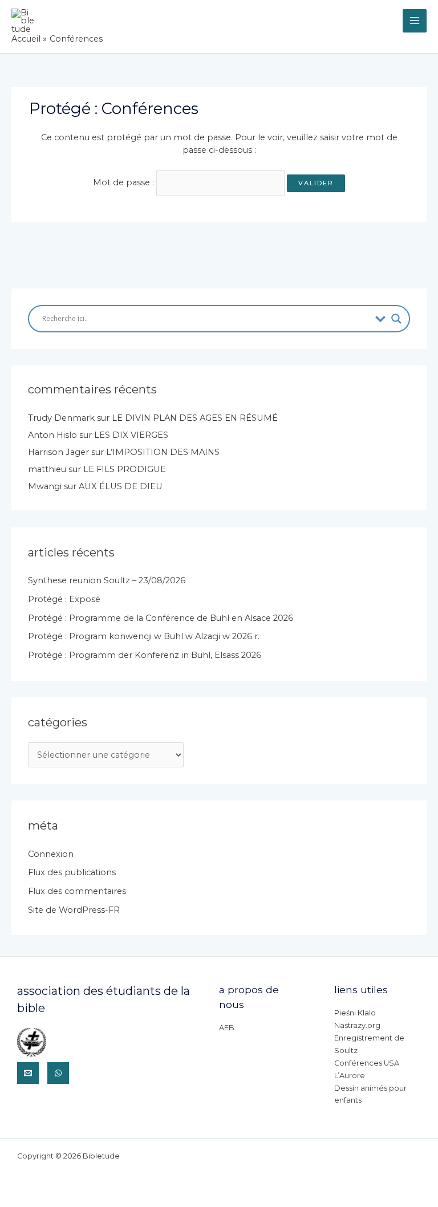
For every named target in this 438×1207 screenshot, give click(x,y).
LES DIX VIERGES (131, 435)
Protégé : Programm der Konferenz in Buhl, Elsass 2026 (144, 655)
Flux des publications (72, 872)
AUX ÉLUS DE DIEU (121, 486)
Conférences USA (366, 1063)
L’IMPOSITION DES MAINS (163, 452)
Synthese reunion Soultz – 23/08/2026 (106, 580)
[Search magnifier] (396, 319)
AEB (226, 1027)
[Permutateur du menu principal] (415, 21)
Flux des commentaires (77, 891)
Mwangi (45, 486)
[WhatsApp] (58, 1073)
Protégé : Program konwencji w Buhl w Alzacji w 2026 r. (143, 636)
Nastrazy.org (357, 1025)
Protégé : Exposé (64, 599)
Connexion (51, 854)
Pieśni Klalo (355, 1013)
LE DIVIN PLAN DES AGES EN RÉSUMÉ (195, 418)
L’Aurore (349, 1075)
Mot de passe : (124, 182)
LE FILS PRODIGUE (124, 469)
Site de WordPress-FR (74, 910)
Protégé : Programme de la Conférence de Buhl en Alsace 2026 (160, 618)
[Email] (28, 1073)
